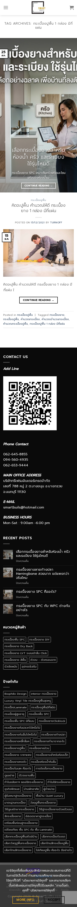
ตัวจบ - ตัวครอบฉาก (43, 660)
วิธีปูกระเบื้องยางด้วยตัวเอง (55, 809)
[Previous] (7, 115)
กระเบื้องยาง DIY (39, 639)
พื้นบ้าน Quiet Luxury (49, 796)
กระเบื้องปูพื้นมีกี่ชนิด (43, 707)
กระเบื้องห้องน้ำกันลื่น (43, 762)
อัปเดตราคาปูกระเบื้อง (38, 816)
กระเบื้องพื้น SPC (14, 639)
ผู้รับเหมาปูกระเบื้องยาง (17, 796)
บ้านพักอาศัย (31, 789)
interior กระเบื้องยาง (43, 694)
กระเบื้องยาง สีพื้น (15, 660)
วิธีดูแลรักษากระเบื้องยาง (19, 809)
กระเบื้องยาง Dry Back (18, 646)
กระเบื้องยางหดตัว (15, 762)
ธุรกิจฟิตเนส (11, 789)
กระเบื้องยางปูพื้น (14, 748)
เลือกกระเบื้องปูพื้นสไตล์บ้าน (20, 836)
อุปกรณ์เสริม (29, 666)
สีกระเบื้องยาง (12, 816)
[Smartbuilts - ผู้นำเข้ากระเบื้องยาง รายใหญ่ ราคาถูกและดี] (39, 7)
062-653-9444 (15, 465)
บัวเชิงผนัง (10, 666)
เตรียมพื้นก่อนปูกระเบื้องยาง (21, 823)
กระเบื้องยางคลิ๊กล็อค (17, 741)
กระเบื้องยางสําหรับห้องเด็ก (52, 755)
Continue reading (38, 185)
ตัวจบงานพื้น (26, 775)
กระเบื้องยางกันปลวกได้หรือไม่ (22, 728)
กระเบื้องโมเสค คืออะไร (17, 768)
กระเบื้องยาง (57, 315)
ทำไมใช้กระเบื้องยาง (58, 782)
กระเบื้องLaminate (15, 707)
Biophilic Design (15, 694)
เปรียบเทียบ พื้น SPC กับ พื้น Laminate (28, 830)
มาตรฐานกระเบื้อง (15, 803)
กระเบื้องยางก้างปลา (53, 734)
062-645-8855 (15, 454)
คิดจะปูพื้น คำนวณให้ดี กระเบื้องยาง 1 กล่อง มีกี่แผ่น (38, 208)
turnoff (56, 222)
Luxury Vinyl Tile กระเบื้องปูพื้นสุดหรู (27, 701)
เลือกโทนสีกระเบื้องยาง (17, 850)
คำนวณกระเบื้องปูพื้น (15, 324)
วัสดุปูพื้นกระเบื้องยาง (43, 803)
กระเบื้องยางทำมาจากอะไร (49, 741)
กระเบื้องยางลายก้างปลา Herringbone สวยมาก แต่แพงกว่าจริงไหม (42, 574)
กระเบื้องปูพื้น (38, 200)
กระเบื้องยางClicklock (52, 721)
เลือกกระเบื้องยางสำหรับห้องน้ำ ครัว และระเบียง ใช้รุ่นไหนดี (43, 554)
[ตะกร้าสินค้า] (72, 7)
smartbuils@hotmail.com (23, 507)
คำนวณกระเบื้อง (30, 319)
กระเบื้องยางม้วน (39, 748)
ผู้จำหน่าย (49, 789)
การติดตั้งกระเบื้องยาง (49, 768)
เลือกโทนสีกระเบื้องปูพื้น (54, 843)
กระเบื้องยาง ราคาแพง (17, 755)
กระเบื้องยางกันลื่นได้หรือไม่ (20, 734)
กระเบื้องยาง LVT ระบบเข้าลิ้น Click (25, 653)
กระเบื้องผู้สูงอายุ (14, 714)
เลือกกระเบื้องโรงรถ (53, 836)
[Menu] (5, 7)
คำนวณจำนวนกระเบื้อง (55, 319)
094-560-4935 (15, 459)
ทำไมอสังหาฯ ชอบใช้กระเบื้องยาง (23, 782)
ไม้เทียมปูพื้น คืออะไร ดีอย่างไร (54, 850)
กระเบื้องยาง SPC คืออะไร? (36, 592)
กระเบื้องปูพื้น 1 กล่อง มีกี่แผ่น (47, 324)
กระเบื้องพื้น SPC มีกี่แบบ (19, 721)
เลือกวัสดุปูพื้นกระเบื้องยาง (20, 843)
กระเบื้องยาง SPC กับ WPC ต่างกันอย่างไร (43, 608)
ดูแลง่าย (9, 775)
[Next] (70, 115)
